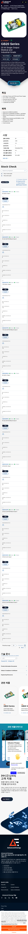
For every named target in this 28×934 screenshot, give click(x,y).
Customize (14, 932)
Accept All (14, 926)
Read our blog (14, 764)
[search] (14, 170)
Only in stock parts (8, 173)
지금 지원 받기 (6, 799)
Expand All (4, 661)
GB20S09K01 (5, 373)
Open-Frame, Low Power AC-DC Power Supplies (13, 7)
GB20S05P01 (5, 237)
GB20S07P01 (5, 328)
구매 (5, 198)
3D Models (15, 59)
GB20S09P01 (5, 418)
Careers (12, 884)
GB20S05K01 (5, 191)
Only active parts (7, 175)
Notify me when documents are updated (10, 655)
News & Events (4, 889)
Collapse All (11, 661)
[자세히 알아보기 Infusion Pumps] (15, 735)
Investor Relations (15, 887)
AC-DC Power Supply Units (17, 5)
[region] (14, 922)
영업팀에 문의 (16, 55)
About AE (3, 884)
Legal (2, 908)
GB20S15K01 (5, 555)
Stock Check (6, 55)
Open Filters (5, 182)
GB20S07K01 (5, 282)
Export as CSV (21, 181)
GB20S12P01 (5, 509)
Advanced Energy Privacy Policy (10, 924)
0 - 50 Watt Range (5, 8)
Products (6, 5)
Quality (2, 910)
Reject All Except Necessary (14, 929)
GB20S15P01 (5, 600)
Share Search (21, 183)
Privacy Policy (4, 906)
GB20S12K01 (5, 464)
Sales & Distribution (15, 889)
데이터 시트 (6, 59)
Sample (5, 201)
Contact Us (3, 887)
